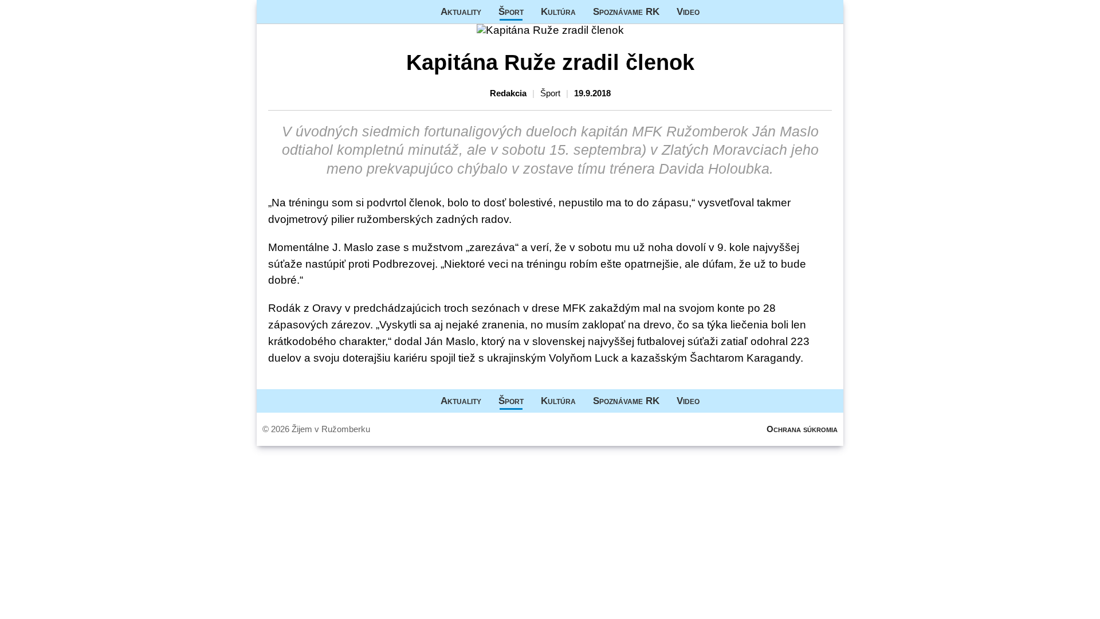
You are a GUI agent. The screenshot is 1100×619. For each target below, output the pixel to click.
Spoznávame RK (626, 11)
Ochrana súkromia (802, 429)
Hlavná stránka (300, 11)
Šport (511, 11)
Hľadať (829, 11)
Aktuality (461, 11)
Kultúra (558, 11)
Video (688, 11)
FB (716, 11)
